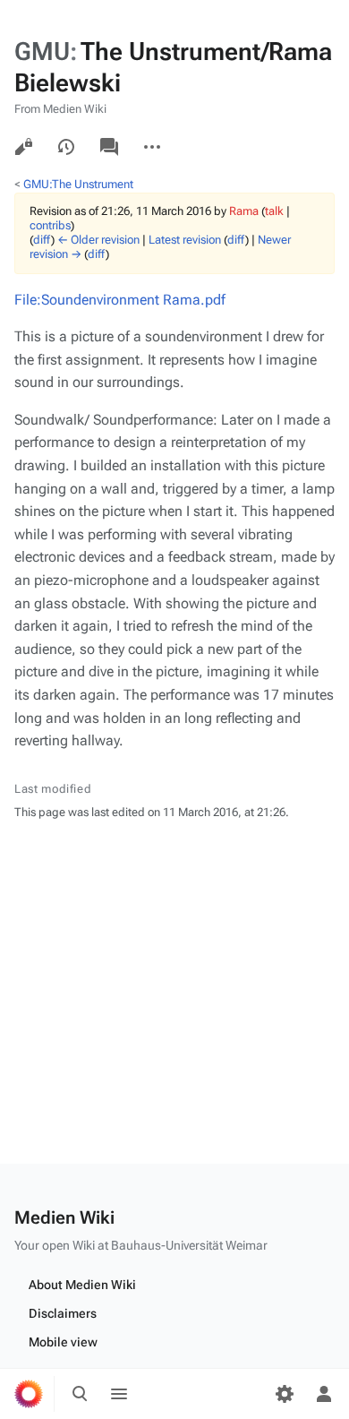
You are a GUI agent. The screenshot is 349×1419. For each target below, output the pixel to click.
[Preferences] (284, 1394)
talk (274, 211)
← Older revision (98, 239)
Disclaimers (63, 1313)
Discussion (109, 147)
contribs (50, 225)
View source (23, 147)
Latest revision (185, 239)
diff (42, 239)
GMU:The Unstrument (78, 184)
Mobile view (63, 1342)
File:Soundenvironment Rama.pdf (120, 299)
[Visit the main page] (29, 1394)
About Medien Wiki (82, 1284)
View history (66, 147)
